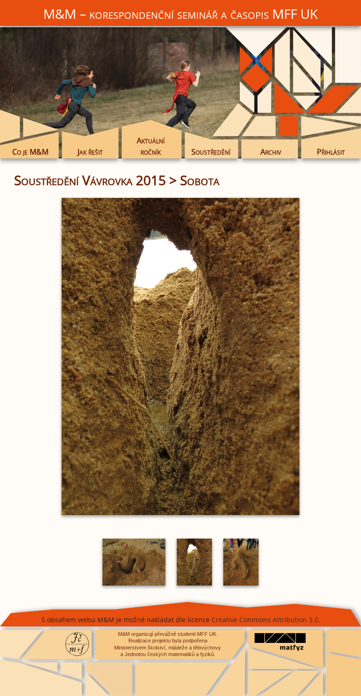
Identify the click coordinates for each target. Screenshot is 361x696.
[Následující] (292, 356)
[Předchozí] (69, 356)
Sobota (200, 180)
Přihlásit (331, 151)
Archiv (270, 151)
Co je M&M (30, 151)
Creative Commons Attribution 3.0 (265, 619)
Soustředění (210, 151)
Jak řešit (90, 151)
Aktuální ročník (151, 146)
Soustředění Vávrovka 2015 (90, 180)
